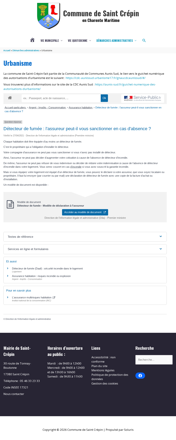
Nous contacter (13, 394)
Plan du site (99, 366)
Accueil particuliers (15, 107)
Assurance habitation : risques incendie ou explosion (41, 276)
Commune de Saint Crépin (101, 13)
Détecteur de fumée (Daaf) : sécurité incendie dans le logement (47, 268)
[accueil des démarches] (10, 97)
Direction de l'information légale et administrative (28, 319)
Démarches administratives (114, 41)
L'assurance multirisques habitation (32, 297)
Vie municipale (50, 41)
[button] (144, 40)
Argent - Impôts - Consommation (47, 107)
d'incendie (75, 166)
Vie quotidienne (77, 41)
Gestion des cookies (104, 383)
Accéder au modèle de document (83, 212)
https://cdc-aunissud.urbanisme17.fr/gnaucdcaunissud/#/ (105, 78)
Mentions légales (102, 370)
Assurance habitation (81, 107)
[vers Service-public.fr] (142, 98)
